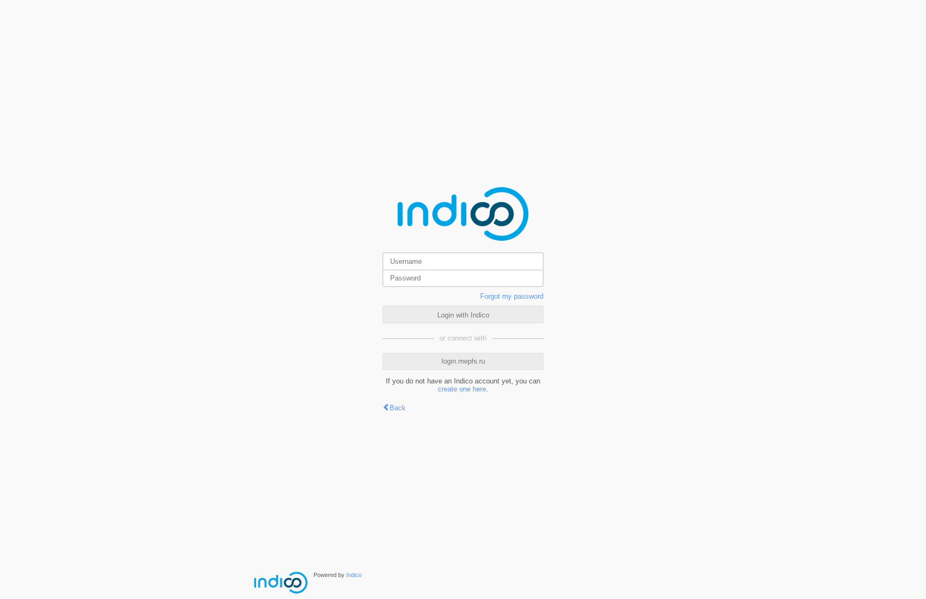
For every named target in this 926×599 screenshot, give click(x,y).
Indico (354, 575)
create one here (462, 389)
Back (398, 408)
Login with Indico (463, 315)
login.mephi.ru (463, 361)
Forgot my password (511, 296)
